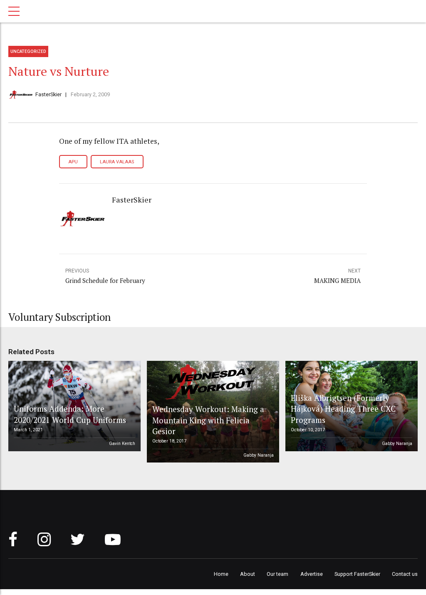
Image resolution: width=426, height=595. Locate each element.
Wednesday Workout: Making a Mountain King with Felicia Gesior (208, 420)
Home (221, 574)
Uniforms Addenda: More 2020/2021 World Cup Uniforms (70, 414)
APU (73, 162)
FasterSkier (48, 94)
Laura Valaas (117, 162)
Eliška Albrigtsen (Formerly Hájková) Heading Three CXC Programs (343, 408)
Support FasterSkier (357, 574)
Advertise (311, 574)
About (247, 574)
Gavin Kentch (122, 443)
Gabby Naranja (258, 455)
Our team (277, 574)
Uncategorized (28, 51)
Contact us (405, 574)
